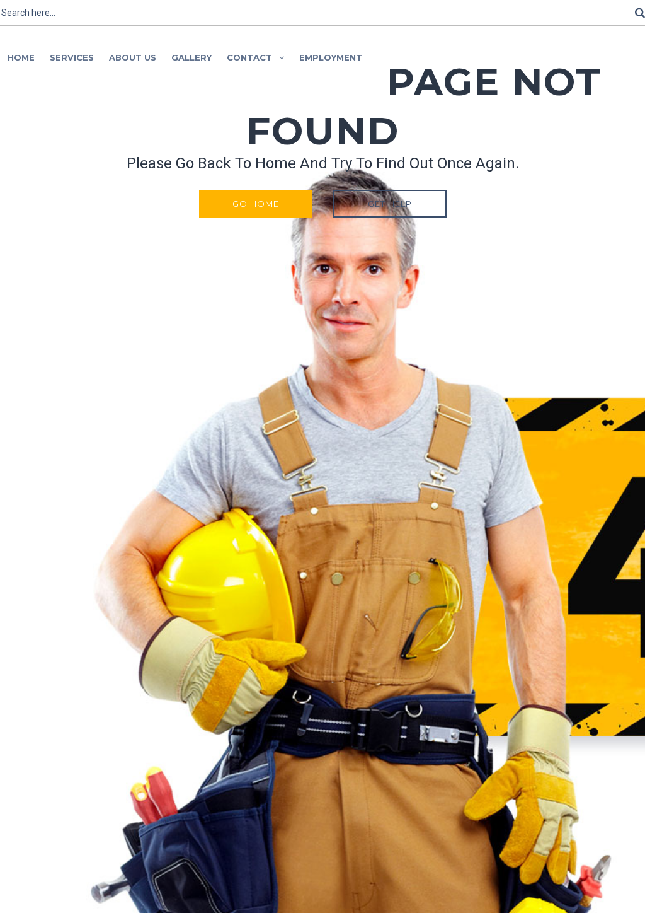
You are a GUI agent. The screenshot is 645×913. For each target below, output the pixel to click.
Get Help (390, 204)
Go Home (255, 204)
